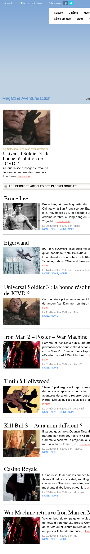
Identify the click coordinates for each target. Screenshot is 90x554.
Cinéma (73, 12)
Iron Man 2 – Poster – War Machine (45, 336)
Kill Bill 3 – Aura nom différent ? (43, 425)
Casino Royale (21, 469)
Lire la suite (23, 176)
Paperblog (23, 15)
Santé (80, 18)
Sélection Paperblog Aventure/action (28, 149)
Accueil (8, 3)
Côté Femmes (62, 18)
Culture (58, 12)
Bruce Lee (16, 198)
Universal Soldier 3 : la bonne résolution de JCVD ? (26, 158)
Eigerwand (16, 242)
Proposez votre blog (31, 3)
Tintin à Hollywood (27, 381)
